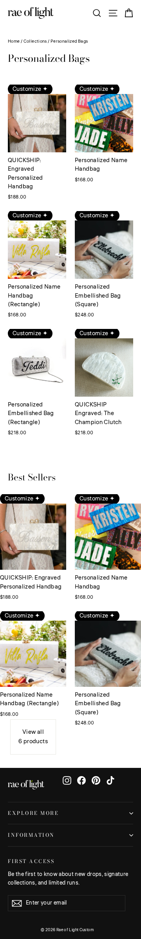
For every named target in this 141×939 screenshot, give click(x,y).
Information (31, 835)
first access (31, 861)
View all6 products (33, 737)
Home (14, 41)
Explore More (33, 813)
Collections (35, 41)
